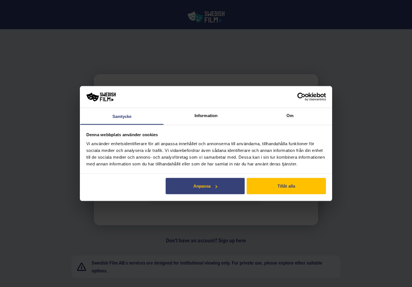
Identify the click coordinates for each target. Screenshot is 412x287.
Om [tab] (289, 115)
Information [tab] (206, 115)
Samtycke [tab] (122, 116)
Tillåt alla (286, 186)
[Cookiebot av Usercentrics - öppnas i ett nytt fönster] (301, 97)
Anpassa (202, 186)
